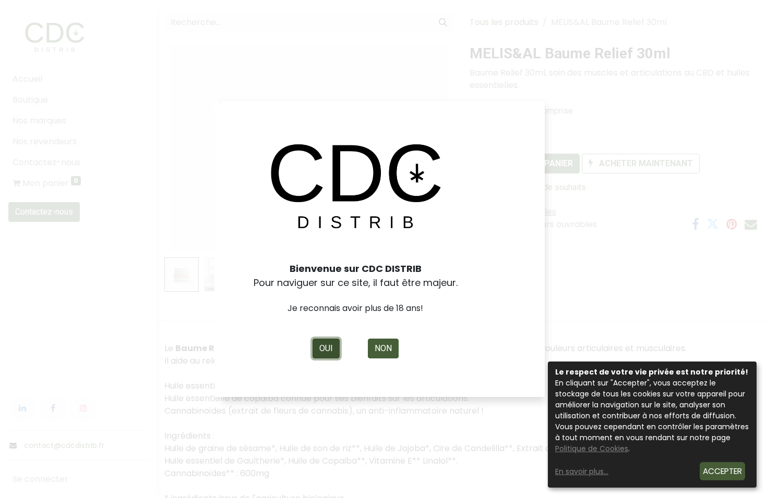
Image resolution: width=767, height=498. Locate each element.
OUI (326, 348)
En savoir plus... (581, 471)
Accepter (722, 471)
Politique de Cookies (591, 448)
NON (383, 348)
